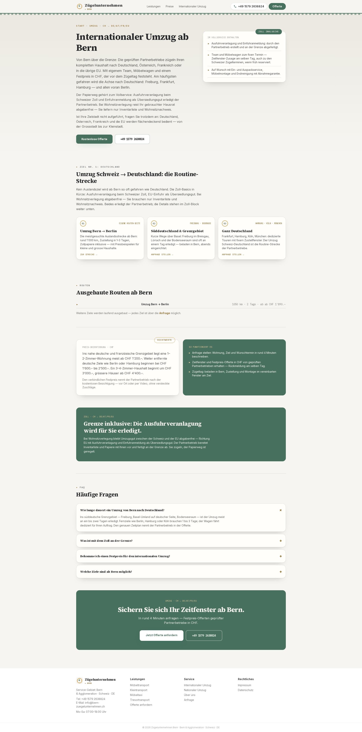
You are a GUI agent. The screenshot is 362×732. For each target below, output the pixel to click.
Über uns (189, 695)
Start (80, 25)
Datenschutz (245, 690)
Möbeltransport (139, 685)
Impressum (244, 685)
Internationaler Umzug (192, 6)
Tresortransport (140, 699)
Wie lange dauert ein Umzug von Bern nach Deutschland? (181, 509)
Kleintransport (138, 690)
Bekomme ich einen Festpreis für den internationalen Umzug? (181, 556)
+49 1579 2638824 (251, 6)
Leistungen (153, 6)
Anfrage (164, 313)
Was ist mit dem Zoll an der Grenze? (181, 540)
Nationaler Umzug (195, 690)
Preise (170, 6)
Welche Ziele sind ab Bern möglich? (181, 571)
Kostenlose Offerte (94, 139)
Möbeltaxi (136, 695)
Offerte (277, 6)
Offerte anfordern (141, 704)
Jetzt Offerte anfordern (161, 635)
